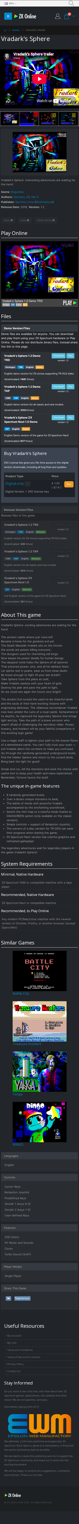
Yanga (18, 1094)
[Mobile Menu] (8, 16)
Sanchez (19, 197)
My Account (14, 1335)
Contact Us (13, 1371)
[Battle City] (40, 970)
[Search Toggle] (71, 3)
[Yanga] (40, 1071)
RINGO (18, 1144)
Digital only (14, 483)
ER (28, 197)
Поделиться (22, 1298)
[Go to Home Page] (5, 30)
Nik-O (35, 197)
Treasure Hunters (27, 1044)
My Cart (11, 1342)
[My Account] (57, 16)
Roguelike (17, 192)
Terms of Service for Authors (23, 1357)
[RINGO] (40, 1121)
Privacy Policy (15, 1364)
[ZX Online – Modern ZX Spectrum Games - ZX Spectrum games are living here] (25, 16)
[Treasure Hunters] (40, 1021)
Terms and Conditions (20, 1350)
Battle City (21, 993)
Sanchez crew (24, 202)
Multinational (44, 202)
